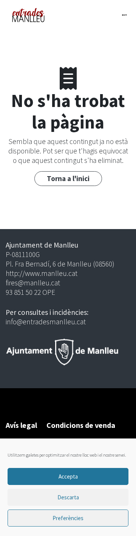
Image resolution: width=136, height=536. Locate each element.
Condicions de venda (80, 425)
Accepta (68, 476)
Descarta (68, 497)
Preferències (68, 518)
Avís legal (21, 425)
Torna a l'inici (68, 178)
